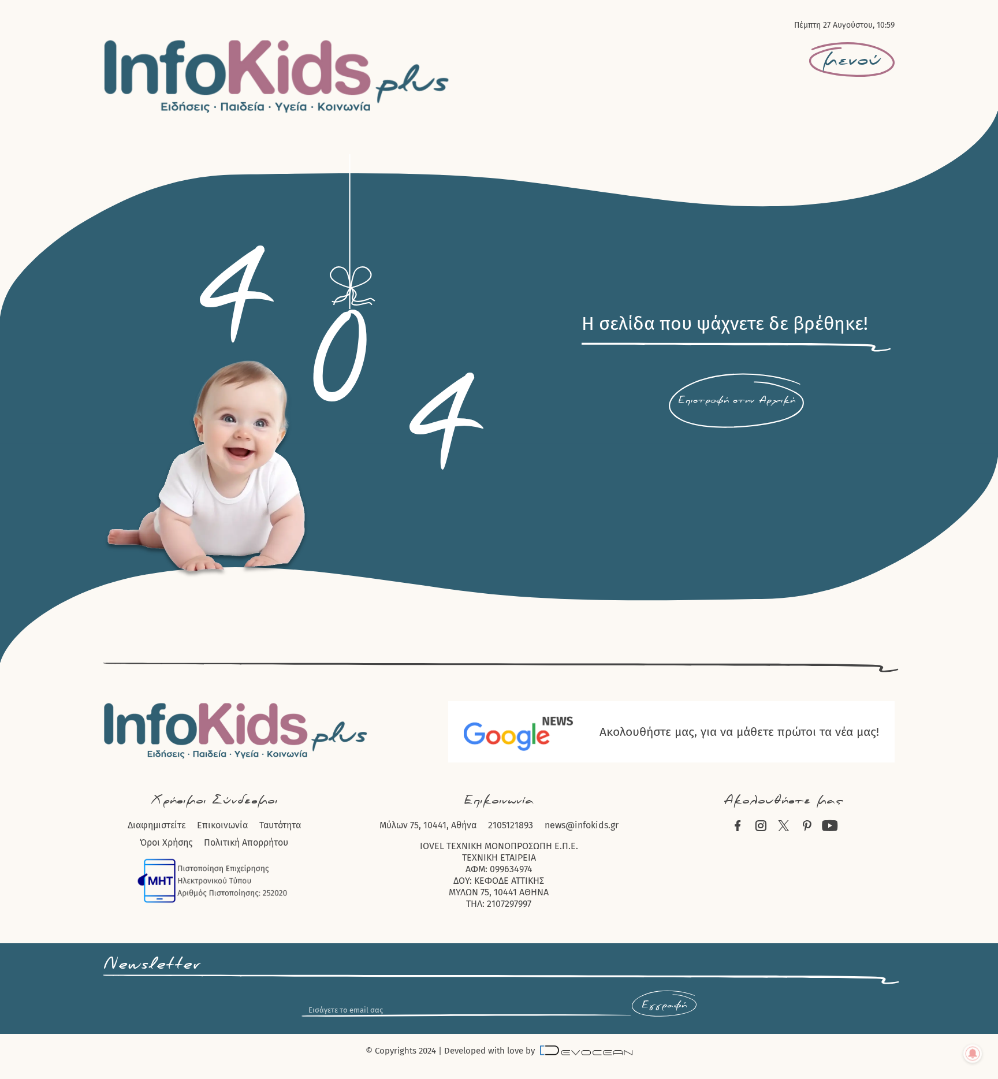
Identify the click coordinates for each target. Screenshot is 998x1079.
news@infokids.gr (582, 825)
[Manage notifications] (972, 1053)
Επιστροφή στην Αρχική (736, 400)
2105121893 (510, 825)
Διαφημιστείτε (156, 825)
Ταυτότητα (280, 825)
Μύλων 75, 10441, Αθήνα (427, 825)
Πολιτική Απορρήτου (246, 842)
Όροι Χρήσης (166, 842)
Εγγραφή (664, 1005)
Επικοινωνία (222, 825)
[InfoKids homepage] (276, 76)
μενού (851, 60)
